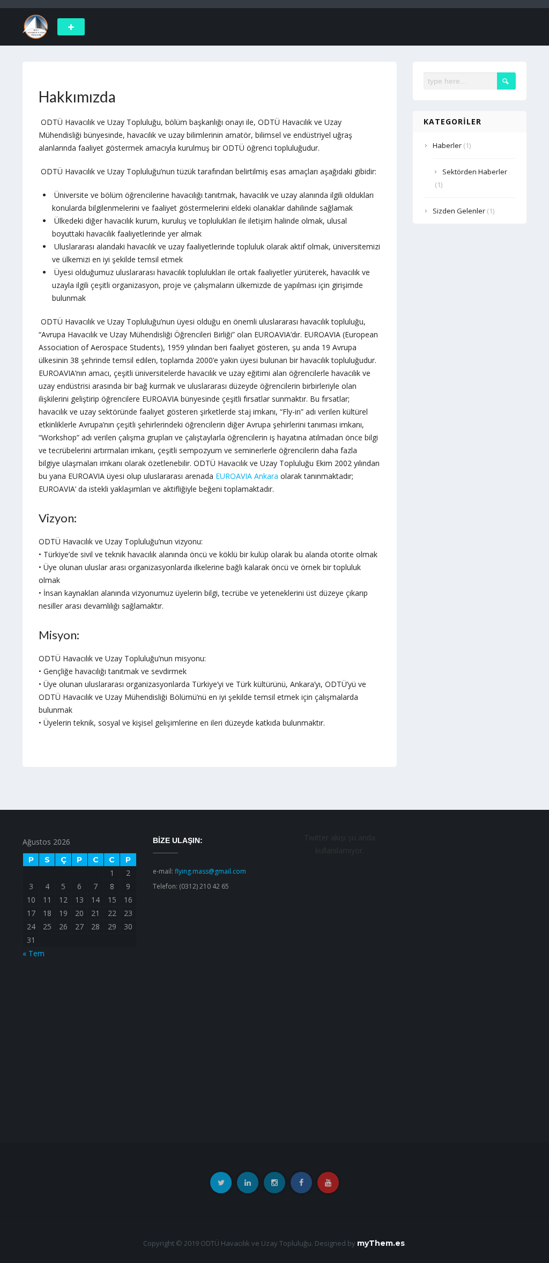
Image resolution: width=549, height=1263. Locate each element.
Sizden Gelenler (459, 211)
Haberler (447, 145)
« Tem (33, 953)
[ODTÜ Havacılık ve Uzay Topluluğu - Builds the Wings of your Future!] (36, 26)
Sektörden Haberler (474, 171)
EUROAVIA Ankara (247, 476)
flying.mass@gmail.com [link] (210, 871)
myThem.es (381, 1243)
